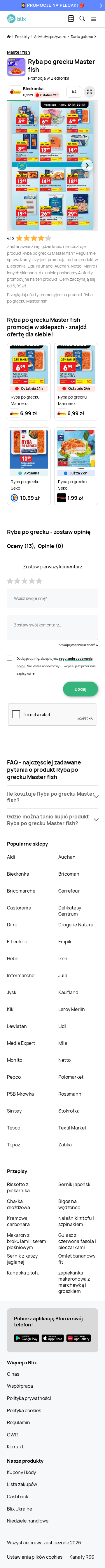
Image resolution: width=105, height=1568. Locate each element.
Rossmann (70, 1094)
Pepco (14, 1077)
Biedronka (18, 874)
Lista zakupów (22, 1484)
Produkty (22, 36)
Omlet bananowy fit (76, 1259)
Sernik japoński (75, 1184)
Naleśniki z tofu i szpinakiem (76, 1221)
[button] (52, 797)
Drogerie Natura (75, 924)
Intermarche (20, 975)
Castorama (19, 908)
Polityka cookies (24, 1410)
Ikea (62, 958)
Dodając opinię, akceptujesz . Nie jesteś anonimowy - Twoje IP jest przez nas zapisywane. (56, 665)
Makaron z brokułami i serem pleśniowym (26, 1241)
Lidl (62, 1026)
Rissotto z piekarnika (18, 1187)
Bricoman (69, 874)
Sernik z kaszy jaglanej (22, 1259)
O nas (13, 1374)
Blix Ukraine (19, 1509)
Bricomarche (21, 891)
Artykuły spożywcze (50, 36)
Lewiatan (17, 1026)
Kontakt (15, 1446)
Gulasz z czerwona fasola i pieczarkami (77, 1241)
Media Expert (21, 1043)
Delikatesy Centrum (69, 911)
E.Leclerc (17, 941)
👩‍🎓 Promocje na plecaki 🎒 (53, 5)
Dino (12, 924)
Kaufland (68, 992)
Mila (62, 1043)
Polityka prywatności (29, 1398)
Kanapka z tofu (23, 1273)
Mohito (14, 1060)
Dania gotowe (82, 36)
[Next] (100, 5)
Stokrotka (69, 1111)
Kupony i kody (21, 1472)
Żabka (65, 1144)
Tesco (13, 1128)
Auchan (67, 857)
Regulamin (18, 1422)
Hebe (12, 958)
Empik (64, 941)
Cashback (17, 1496)
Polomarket (70, 1077)
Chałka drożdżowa (18, 1204)
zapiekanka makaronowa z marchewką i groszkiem (74, 1282)
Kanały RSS (81, 1557)
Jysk (11, 992)
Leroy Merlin (71, 1009)
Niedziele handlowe (27, 1521)
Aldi (11, 857)
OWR (12, 1434)
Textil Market (72, 1128)
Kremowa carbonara (18, 1221)
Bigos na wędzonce (69, 1204)
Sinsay (14, 1111)
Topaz (13, 1144)
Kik (10, 1009)
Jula (62, 975)
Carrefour (69, 891)
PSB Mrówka (20, 1094)
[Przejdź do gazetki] (89, 92)
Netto (64, 1060)
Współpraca (20, 1386)
